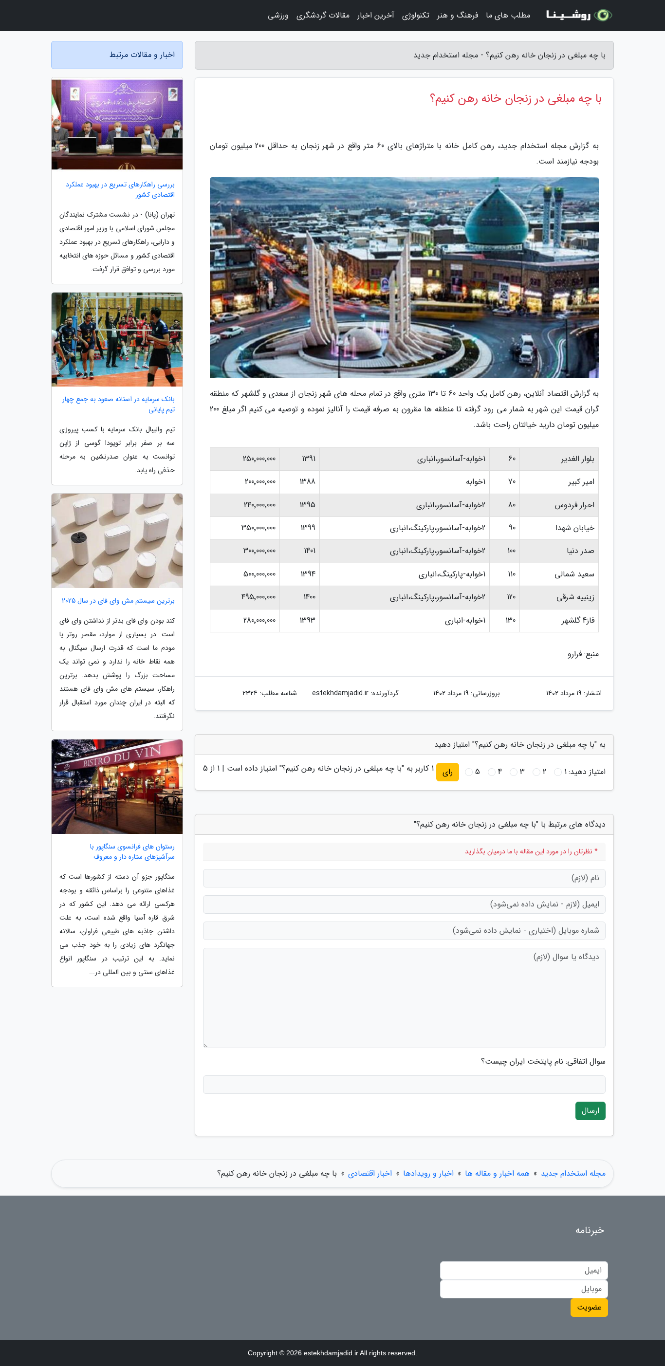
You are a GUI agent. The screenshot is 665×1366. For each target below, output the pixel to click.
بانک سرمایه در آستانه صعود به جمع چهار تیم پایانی (118, 404)
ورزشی (278, 15)
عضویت (589, 1307)
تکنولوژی (415, 15)
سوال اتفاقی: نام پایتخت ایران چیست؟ (543, 1062)
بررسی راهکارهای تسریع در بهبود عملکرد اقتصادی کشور (120, 190)
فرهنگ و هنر (457, 15)
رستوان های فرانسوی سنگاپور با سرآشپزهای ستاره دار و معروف (132, 852)
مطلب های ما (508, 15)
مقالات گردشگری (323, 15)
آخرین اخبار (375, 15)
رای (448, 772)
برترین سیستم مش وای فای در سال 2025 (118, 601)
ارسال (590, 1111)
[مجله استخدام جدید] (578, 15)
